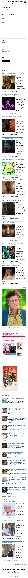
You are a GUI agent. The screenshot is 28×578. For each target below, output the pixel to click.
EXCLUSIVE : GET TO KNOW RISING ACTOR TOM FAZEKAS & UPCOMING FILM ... (16, 479)
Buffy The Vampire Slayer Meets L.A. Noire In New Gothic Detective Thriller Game (12, 264)
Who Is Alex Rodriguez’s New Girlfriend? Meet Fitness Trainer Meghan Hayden (12, 521)
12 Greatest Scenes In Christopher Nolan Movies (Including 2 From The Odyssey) (13, 117)
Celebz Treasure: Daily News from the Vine (14, 570)
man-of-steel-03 (5, 10)
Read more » (18, 89)
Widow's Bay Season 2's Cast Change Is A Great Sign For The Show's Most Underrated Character (13, 199)
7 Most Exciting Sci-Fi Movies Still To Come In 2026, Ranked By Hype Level (12, 221)
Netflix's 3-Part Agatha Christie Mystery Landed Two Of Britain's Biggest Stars (13, 74)
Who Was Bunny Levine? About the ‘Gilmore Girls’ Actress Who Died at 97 (12, 500)
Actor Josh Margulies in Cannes (14, 327)
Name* (3, 40)
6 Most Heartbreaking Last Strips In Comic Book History (13, 159)
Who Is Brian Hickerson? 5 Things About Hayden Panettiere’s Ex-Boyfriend (13, 541)
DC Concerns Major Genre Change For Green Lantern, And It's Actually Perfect (12, 244)
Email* (3, 44)
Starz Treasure (16, 357)
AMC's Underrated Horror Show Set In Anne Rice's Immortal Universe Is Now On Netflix (12, 137)
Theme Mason (24, 287)
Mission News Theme (10, 576)
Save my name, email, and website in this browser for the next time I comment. (14, 57)
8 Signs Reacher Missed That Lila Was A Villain (12, 180)
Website (3, 49)
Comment (3, 25)
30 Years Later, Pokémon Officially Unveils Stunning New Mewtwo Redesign (11, 94)
